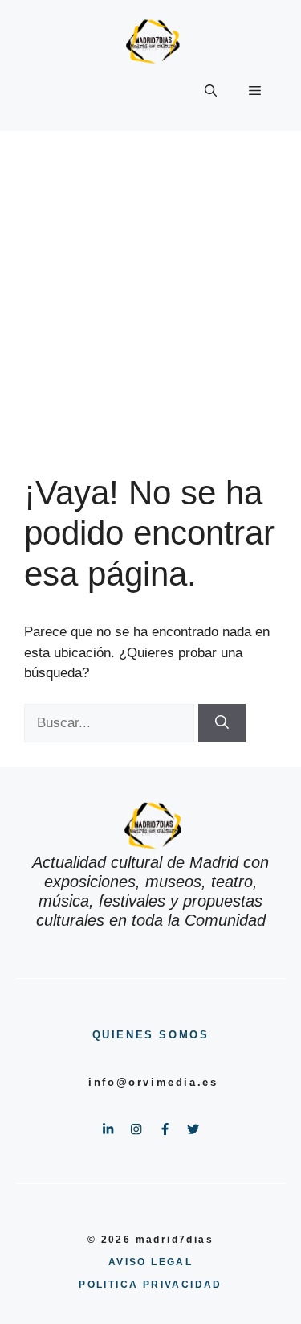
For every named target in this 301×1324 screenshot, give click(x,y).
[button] (211, 91)
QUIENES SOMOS (150, 1035)
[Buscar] (222, 723)
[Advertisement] (150, 290)
